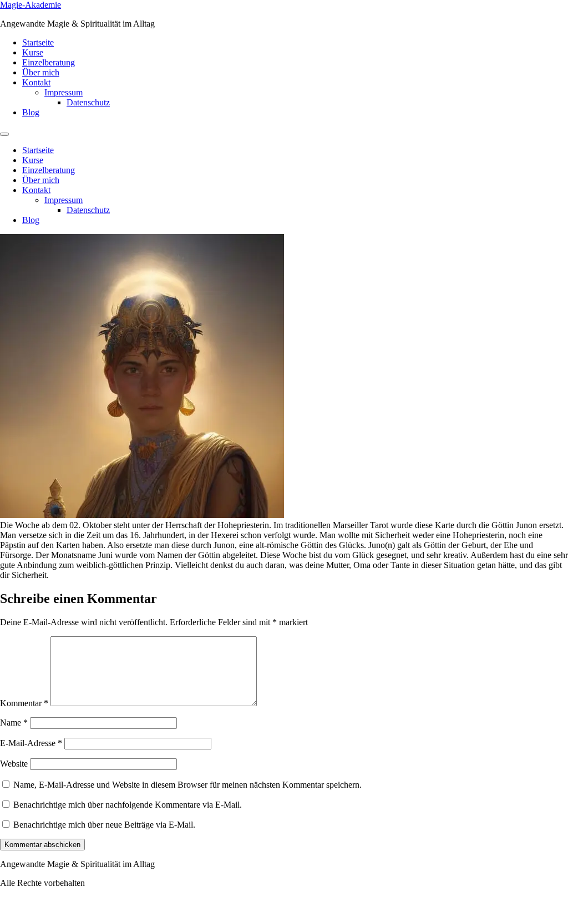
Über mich (40, 72)
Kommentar (24, 703)
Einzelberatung (48, 62)
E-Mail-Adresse (31, 743)
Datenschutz (88, 102)
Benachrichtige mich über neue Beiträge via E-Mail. (104, 824)
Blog (30, 112)
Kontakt (36, 82)
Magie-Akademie (30, 4)
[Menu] (4, 134)
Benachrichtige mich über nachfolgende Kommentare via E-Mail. (127, 804)
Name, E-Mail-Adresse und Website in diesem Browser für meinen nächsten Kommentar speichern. (187, 784)
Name (14, 722)
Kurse (32, 52)
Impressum (63, 92)
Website (14, 763)
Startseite (38, 42)
